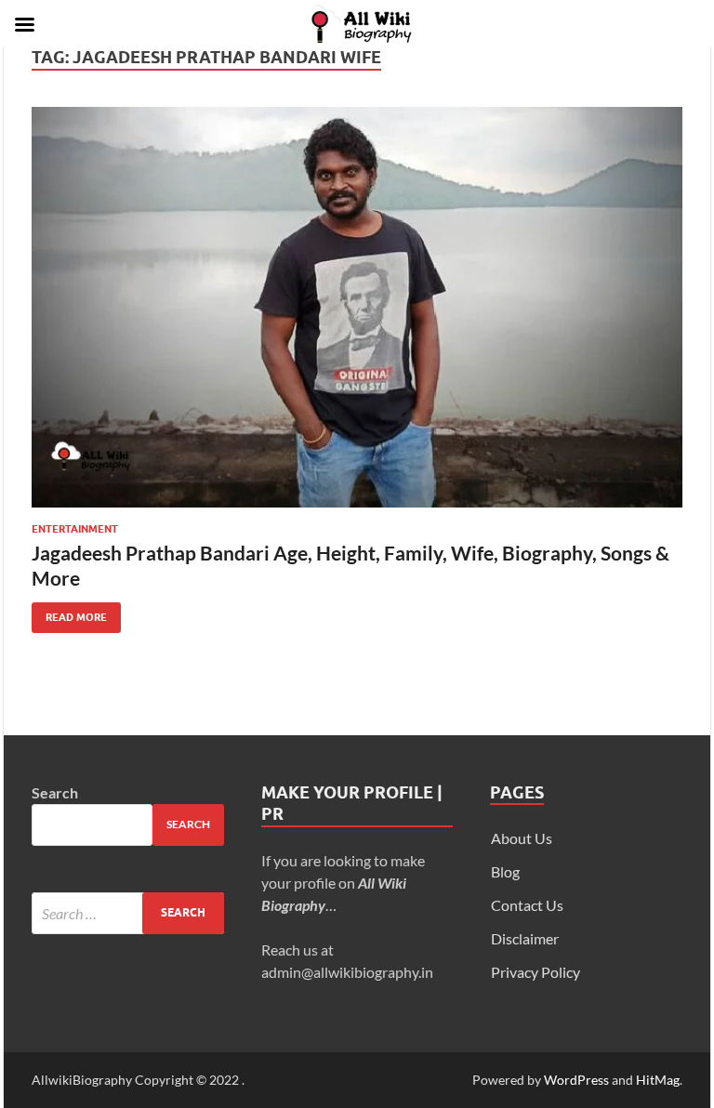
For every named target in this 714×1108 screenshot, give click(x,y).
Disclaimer (525, 938)
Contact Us (527, 905)
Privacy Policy (535, 972)
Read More (69, 613)
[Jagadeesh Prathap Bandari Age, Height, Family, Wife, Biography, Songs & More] (357, 307)
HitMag (658, 1080)
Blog (505, 871)
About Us (521, 838)
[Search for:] (128, 913)
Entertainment (75, 528)
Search (55, 792)
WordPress (576, 1080)
